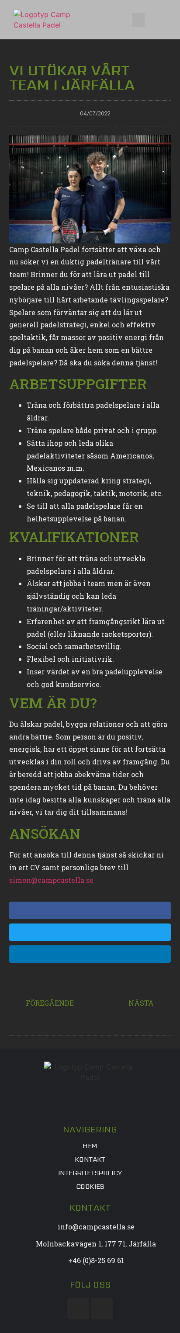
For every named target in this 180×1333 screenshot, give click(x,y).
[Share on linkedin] (90, 954)
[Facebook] (78, 1308)
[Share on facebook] (90, 910)
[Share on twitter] (90, 932)
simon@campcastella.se (51, 880)
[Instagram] (102, 1308)
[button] (138, 20)
